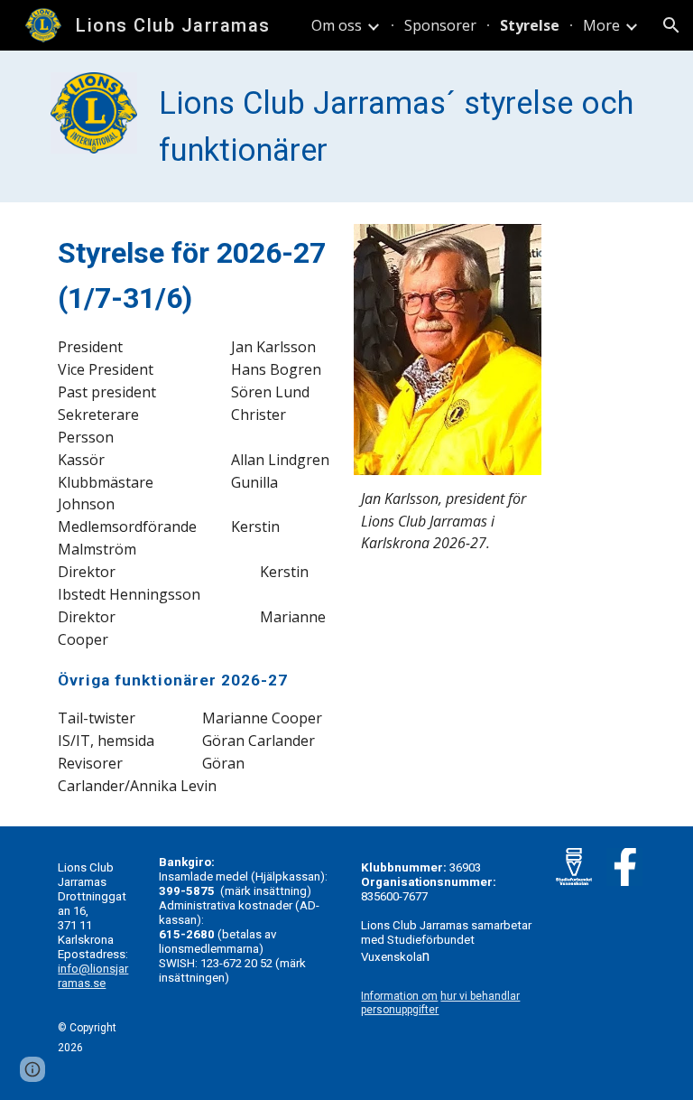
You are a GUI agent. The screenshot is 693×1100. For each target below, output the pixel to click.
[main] (397, 126)
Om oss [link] (336, 25)
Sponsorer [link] (440, 25)
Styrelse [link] (529, 25)
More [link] (601, 25)
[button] (671, 25)
